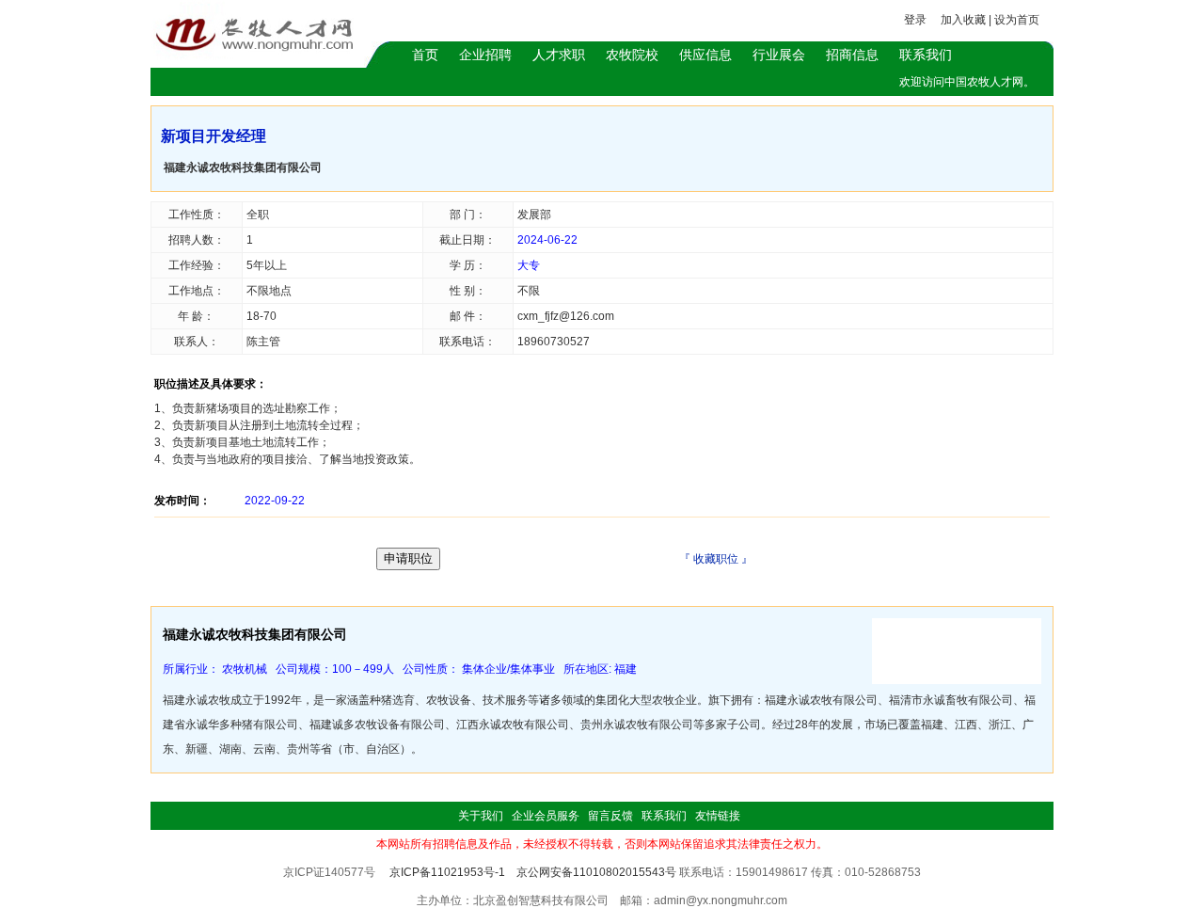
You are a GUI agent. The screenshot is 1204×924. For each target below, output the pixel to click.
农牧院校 (632, 54)
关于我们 (480, 815)
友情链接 (717, 815)
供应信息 (705, 54)
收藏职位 (715, 559)
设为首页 (1016, 19)
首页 (425, 54)
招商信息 (852, 54)
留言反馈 (610, 815)
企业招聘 (485, 54)
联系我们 (925, 54)
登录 (915, 19)
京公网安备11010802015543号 (596, 872)
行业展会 (778, 54)
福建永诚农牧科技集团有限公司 (243, 167)
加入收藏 (963, 19)
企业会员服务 (545, 815)
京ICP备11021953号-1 (447, 872)
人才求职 (558, 54)
